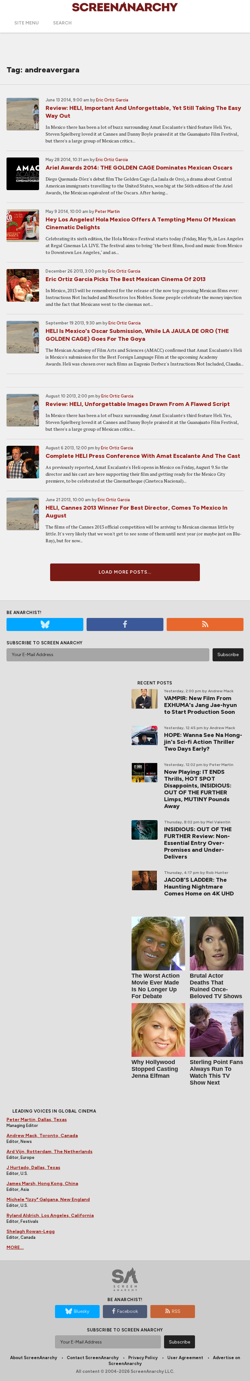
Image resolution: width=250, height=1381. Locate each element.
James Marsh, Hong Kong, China (42, 1183)
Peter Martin (107, 211)
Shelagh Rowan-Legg (31, 1231)
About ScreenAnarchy (33, 1357)
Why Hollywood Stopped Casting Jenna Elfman (155, 1069)
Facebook (127, 1311)
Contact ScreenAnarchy (92, 1357)
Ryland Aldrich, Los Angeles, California (50, 1215)
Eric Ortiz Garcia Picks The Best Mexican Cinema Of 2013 (126, 279)
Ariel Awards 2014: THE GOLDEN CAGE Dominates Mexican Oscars (139, 167)
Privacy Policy (143, 1357)
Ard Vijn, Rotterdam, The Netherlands (49, 1151)
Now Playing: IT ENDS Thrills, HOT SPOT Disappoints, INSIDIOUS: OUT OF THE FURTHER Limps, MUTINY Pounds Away (197, 789)
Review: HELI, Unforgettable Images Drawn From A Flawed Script (138, 404)
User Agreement (185, 1357)
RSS (176, 1311)
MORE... (15, 1247)
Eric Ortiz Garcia (112, 100)
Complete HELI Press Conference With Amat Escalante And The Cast (143, 455)
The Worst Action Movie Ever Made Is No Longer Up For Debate (156, 985)
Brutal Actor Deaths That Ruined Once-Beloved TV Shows (216, 985)
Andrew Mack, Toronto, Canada (42, 1135)
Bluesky (81, 1311)
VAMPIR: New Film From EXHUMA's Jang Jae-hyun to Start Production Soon (200, 705)
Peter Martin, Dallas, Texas (37, 1119)
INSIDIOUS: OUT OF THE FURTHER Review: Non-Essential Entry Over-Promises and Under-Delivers (198, 843)
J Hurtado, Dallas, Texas (33, 1167)
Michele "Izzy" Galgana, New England (48, 1199)
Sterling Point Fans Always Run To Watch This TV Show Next (216, 1072)
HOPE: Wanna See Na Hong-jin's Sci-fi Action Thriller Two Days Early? (203, 741)
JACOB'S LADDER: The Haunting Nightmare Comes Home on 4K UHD (199, 886)
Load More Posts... (125, 572)
